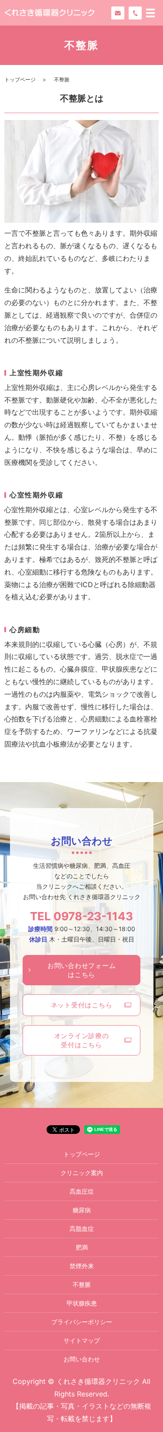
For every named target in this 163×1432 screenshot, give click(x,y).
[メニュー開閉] (150, 13)
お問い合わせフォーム (81, 970)
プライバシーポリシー (81, 1321)
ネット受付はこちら (82, 1005)
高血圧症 (82, 1191)
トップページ (20, 79)
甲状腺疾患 (82, 1303)
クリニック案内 (81, 1172)
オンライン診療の (81, 1040)
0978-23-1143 (93, 916)
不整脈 (82, 1284)
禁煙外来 (82, 1266)
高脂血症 (82, 1228)
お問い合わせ (81, 1359)
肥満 (82, 1247)
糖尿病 (82, 1210)
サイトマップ (81, 1340)
